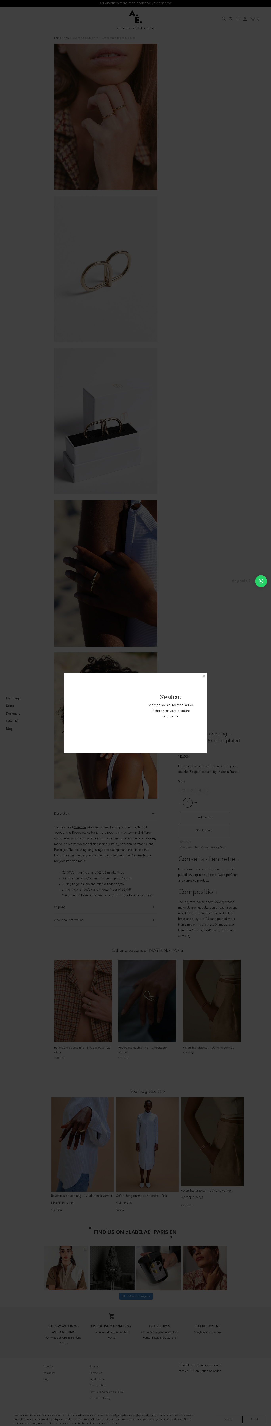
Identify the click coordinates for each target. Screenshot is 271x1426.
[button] (261, 581)
